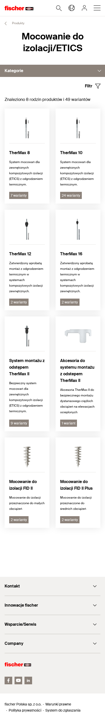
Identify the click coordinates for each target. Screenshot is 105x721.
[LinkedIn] (28, 680)
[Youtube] (18, 680)
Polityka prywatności (25, 710)
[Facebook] (8, 680)
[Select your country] (71, 8)
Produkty (17, 23)
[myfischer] (84, 8)
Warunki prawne (58, 704)
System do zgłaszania (63, 710)
